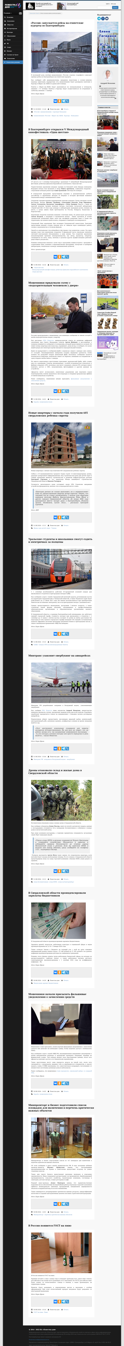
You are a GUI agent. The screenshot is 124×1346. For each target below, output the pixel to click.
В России (113, 3)
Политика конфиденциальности (39, 1339)
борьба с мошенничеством (43, 402)
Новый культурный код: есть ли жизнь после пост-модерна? (44, 4)
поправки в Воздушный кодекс (55, 759)
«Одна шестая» (39, 267)
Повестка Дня (32, 13)
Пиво (46, 1312)
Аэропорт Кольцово (59, 112)
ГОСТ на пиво (38, 1312)
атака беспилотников (41, 882)
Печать (66, 109)
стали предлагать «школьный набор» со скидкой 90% (61, 1072)
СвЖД (36, 645)
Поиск (115, 7)
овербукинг (71, 759)
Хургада (67, 116)
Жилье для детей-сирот (42, 528)
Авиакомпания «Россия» (42, 116)
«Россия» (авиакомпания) (43, 112)
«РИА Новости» (48, 340)
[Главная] (13, 7)
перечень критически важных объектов (58, 1215)
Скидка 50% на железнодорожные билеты (53, 645)
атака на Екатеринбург (66, 882)
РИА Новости (47, 710)
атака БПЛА (53, 882)
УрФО (107, 3)
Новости (37, 13)
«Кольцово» (75, 116)
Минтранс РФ (38, 759)
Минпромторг (39, 1215)
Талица (53, 528)
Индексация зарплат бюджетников (46, 983)
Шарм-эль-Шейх (57, 116)
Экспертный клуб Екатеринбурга (72, 3)
